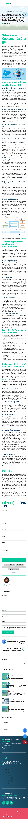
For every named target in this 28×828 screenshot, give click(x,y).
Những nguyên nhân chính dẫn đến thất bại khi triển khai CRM (17, 694)
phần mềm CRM (20, 564)
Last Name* (5, 517)
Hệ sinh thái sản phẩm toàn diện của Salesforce (16, 702)
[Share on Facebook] (13, 573)
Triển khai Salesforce (14, 569)
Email (3, 616)
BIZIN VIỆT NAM (5, 379)
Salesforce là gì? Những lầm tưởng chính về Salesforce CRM (17, 685)
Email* (3, 536)
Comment (4, 597)
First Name (4, 510)
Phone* (4, 529)
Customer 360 (12, 564)
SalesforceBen (23, 238)
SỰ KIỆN (3, 816)
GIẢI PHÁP (16, 815)
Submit (14, 560)
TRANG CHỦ (4, 815)
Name (4, 610)
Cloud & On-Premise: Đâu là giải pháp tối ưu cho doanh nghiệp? (16, 677)
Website (4, 621)
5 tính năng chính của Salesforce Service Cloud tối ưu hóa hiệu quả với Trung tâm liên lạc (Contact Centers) (17, 710)
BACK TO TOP (10, 816)
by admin (15, 24)
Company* (4, 523)
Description (5, 550)
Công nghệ (9, 11)
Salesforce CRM (13, 566)
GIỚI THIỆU (11, 815)
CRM (6, 564)
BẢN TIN (22, 815)
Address (4, 542)
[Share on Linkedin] (15, 573)
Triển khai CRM (22, 566)
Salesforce (5, 566)
